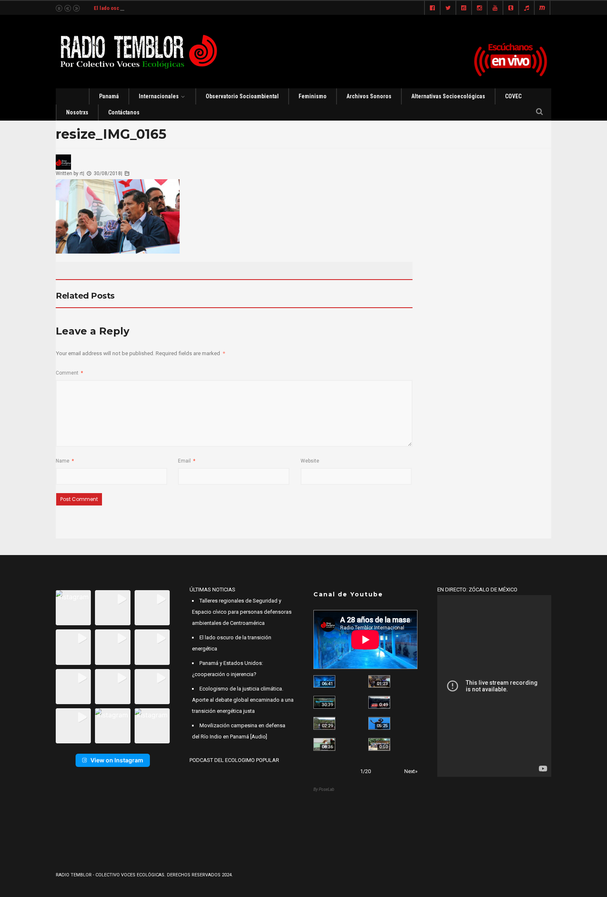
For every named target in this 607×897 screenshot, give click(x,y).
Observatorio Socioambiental (242, 96)
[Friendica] (463, 8)
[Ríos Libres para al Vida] (324, 702)
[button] (73, 607)
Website (310, 461)
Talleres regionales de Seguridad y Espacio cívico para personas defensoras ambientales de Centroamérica (242, 612)
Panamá (109, 96)
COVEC (513, 96)
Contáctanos (124, 112)
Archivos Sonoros (368, 96)
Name (65, 461)
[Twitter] (448, 8)
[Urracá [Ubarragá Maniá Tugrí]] (379, 723)
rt (81, 173)
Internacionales (159, 96)
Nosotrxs (77, 112)
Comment (69, 373)
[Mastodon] (542, 8)
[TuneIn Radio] (526, 8)
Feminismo (313, 96)
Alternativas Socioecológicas (448, 96)
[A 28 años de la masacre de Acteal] (324, 681)
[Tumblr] (511, 8)
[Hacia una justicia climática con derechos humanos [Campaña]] (379, 702)
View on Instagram (116, 760)
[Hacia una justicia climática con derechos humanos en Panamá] (324, 723)
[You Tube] (495, 8)
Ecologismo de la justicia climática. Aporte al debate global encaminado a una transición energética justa (243, 700)
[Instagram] (479, 8)
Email (186, 461)
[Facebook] (432, 8)
